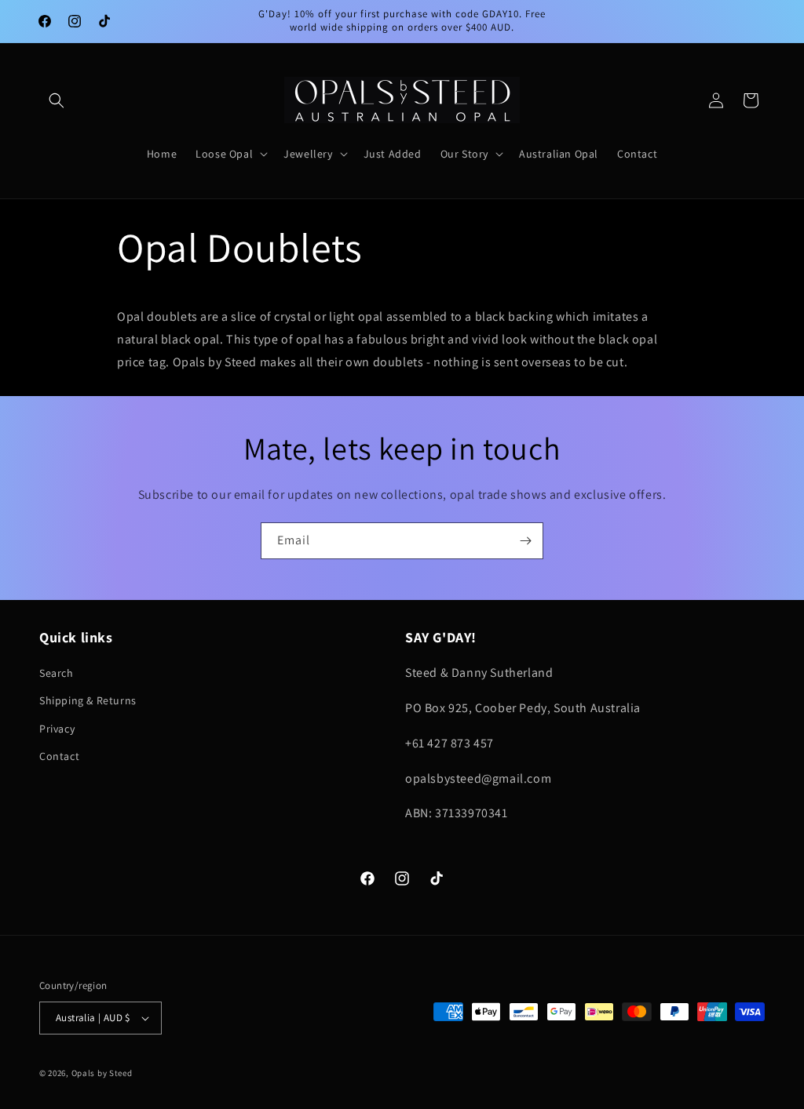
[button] (56, 100)
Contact (59, 756)
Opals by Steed (102, 1072)
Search (56, 673)
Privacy (57, 729)
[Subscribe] (525, 540)
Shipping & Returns (88, 700)
